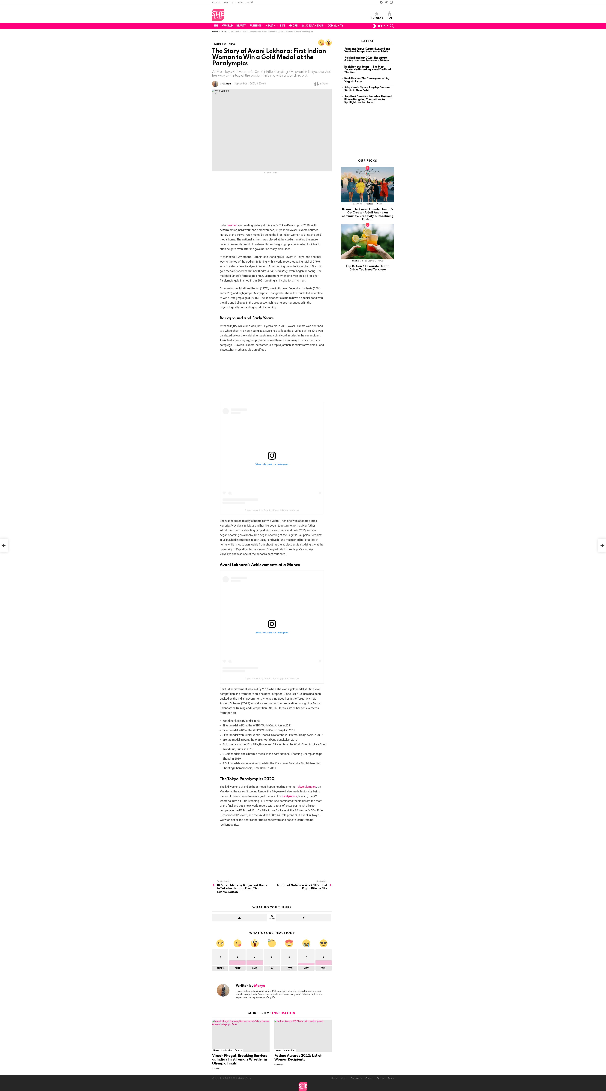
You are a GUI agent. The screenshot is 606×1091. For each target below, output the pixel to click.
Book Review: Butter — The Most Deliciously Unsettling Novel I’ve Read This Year (367, 70)
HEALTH (270, 26)
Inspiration (284, 1013)
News (216, 1050)
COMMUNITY (335, 26)
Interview (357, 204)
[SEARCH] (392, 26)
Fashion (369, 204)
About (344, 1078)
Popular (377, 18)
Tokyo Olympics (306, 786)
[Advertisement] (272, 199)
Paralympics (289, 796)
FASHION (255, 26)
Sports (238, 1050)
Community (228, 2)
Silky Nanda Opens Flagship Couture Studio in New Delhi (367, 89)
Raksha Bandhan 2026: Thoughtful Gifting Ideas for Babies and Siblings (366, 59)
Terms (391, 1078)
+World (248, 2)
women (232, 225)
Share (216, 93)
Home (334, 1078)
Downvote (303, 917)
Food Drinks (368, 261)
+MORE (293, 26)
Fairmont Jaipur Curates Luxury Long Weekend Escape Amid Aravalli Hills (367, 50)
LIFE (282, 26)
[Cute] (321, 42)
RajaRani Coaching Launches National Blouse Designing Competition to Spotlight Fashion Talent (368, 99)
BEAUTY (241, 26)
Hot (389, 18)
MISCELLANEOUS (312, 26)
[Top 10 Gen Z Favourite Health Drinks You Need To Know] (367, 241)
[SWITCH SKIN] (374, 26)
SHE (216, 26)
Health (355, 261)
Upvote (239, 917)
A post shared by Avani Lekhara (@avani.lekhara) (272, 510)
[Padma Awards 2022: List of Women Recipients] (303, 1036)
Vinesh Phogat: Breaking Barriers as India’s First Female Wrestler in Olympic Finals (239, 1059)
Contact (239, 2)
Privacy (380, 1078)
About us (216, 2)
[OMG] (328, 42)
